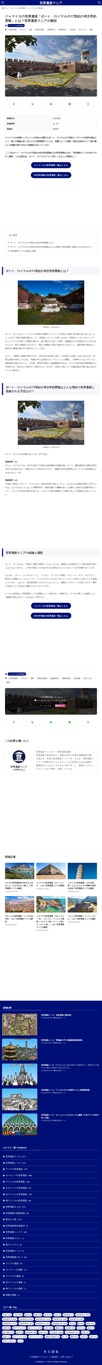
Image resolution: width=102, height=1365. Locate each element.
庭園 (37, 1315)
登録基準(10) (59, 1323)
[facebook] (45, 1351)
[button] (14, 104)
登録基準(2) (9, 1319)
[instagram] (53, 1351)
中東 (18, 1315)
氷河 (81, 1328)
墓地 (6, 1336)
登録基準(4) (51, 29)
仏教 (43, 1332)
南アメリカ (35, 1328)
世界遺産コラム (15, 1238)
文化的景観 (72, 1332)
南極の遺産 (13, 1294)
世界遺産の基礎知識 (17, 1213)
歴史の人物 (13, 1219)
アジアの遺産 (14, 1263)
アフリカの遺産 (15, 1275)
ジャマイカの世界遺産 (16, 25)
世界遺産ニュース (16, 1231)
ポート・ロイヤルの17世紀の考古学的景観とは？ (32, 242)
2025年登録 (12, 29)
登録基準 (68, 1315)
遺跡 (30, 29)
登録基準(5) (60, 1319)
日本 (49, 1328)
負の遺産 (8, 1332)
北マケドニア (35, 1336)
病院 (91, 1328)
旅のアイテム (14, 1244)
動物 (91, 1323)
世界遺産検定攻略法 (17, 1225)
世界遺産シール (16, 1162)
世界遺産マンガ (16, 1156)
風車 (20, 1332)
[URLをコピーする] (88, 104)
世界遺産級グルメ (16, 1256)
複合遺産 (31, 1332)
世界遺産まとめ (16, 1206)
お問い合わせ (66, 1356)
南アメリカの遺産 (16, 1288)
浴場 (84, 1336)
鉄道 (57, 1315)
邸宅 (47, 1315)
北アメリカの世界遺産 (19, 1194)
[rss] (57, 1351)
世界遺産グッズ (15, 1250)
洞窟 (6, 1328)
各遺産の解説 (39, 29)
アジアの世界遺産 (17, 1168)
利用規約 (54, 1356)
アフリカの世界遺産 (18, 1181)
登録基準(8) (26, 1323)
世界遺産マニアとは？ (39, 1356)
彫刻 (28, 1315)
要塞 (91, 29)
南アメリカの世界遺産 (18, 1200)
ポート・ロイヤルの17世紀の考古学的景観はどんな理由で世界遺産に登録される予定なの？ (51, 246)
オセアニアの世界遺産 (18, 1187)
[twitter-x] (49, 1351)
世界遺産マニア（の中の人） (19, 768)
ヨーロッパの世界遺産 (19, 1175)
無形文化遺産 (52, 1336)
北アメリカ (82, 29)
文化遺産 (72, 29)
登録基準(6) (62, 29)
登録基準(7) (9, 1323)
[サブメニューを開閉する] (97, 1169)
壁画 (85, 1332)
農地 (59, 1328)
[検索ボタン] (99, 2)
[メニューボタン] (2, 2)
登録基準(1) (83, 1315)
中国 (7, 1315)
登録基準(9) (42, 1323)
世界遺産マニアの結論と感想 (23, 250)
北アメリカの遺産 (16, 1282)
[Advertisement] (51, 204)
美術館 (70, 1328)
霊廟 (93, 1336)
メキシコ (23, 29)
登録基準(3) (26, 1319)
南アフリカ (19, 1328)
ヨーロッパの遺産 (16, 1269)
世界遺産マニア (51, 2)
